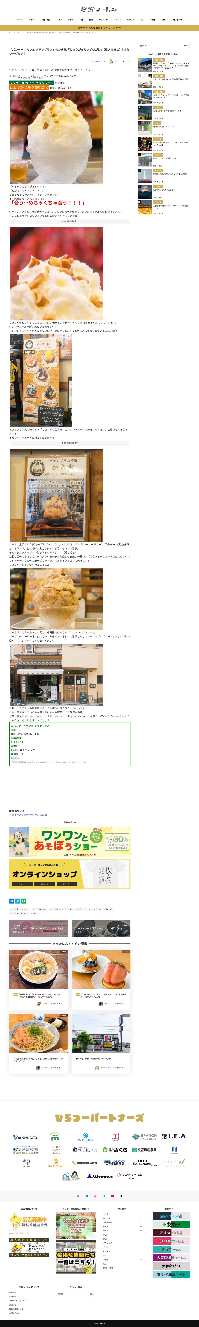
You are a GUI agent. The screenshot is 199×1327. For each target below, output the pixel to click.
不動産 (152, 19)
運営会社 (12, 1305)
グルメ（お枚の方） (104, 909)
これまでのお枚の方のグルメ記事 (28, 815)
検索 (185, 45)
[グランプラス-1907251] (56, 136)
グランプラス (84, 909)
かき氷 (15, 909)
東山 (35, 913)
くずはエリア (41, 909)
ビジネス (130, 19)
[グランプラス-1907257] (56, 673)
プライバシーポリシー (18, 1300)
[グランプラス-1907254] (41, 379)
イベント (117, 19)
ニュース (32, 19)
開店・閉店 (46, 19)
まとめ (70, 19)
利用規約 (12, 1296)
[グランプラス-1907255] (56, 494)
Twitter (114, 716)
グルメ (59, 19)
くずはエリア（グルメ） (62, 909)
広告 (163, 19)
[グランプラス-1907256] (56, 598)
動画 (91, 19)
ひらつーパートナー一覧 (18, 1233)
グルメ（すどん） (20, 913)
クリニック (103, 19)
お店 (81, 19)
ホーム (19, 19)
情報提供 (12, 1292)
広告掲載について (16, 1309)
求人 (142, 19)
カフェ (26, 909)
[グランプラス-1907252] (56, 272)
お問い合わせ (176, 19)
